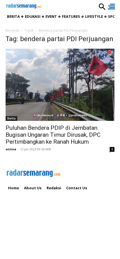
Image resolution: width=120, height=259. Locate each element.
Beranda (12, 30)
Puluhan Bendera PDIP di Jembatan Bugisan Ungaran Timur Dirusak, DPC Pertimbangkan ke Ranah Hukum (53, 134)
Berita (11, 118)
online (11, 149)
